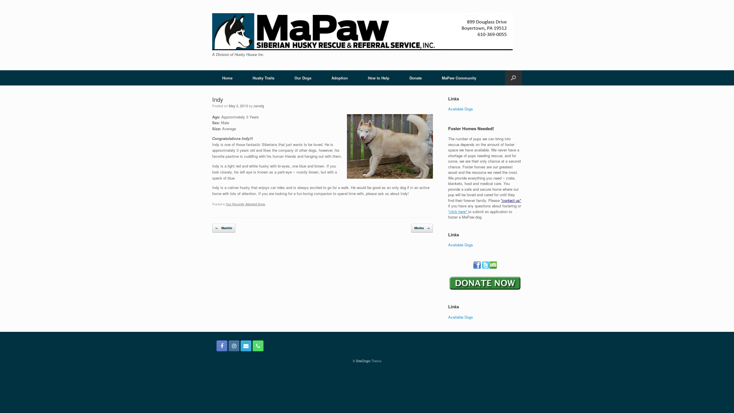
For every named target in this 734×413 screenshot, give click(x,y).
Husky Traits (263, 78)
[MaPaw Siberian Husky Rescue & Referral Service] (362, 31)
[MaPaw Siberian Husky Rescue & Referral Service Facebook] (221, 345)
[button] (513, 77)
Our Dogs (302, 78)
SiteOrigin (363, 361)
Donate (415, 78)
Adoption (339, 78)
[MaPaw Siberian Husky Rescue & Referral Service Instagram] (234, 345)
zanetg (258, 105)
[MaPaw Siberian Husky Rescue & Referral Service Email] (246, 345)
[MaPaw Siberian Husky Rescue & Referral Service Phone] (258, 345)
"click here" (458, 211)
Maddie (223, 228)
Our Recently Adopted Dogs (245, 204)
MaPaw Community (459, 78)
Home (227, 78)
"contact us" (511, 200)
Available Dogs (460, 109)
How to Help (378, 78)
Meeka (422, 228)
